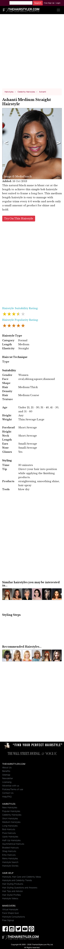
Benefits (6, 771)
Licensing (6, 782)
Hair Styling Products (12, 884)
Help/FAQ (7, 796)
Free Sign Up (49, 3)
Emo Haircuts (8, 855)
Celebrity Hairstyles (11, 814)
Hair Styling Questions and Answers (19, 887)
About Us (6, 767)
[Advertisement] (32, 52)
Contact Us (7, 793)
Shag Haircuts (9, 851)
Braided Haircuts (10, 847)
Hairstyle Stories (10, 865)
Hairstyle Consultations (13, 916)
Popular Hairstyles (11, 811)
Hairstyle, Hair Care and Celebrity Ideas (21, 876)
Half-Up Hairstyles (11, 840)
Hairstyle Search (10, 862)
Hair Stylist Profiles (11, 895)
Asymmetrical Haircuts (13, 844)
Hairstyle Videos (10, 898)
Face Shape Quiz (10, 913)
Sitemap (6, 774)
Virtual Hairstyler (10, 909)
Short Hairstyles (10, 818)
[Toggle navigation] (58, 10)
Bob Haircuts (8, 829)
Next (57, 143)
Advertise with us (10, 785)
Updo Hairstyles (10, 836)
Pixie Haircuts (9, 833)
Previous (5, 143)
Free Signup (8, 920)
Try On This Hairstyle (18, 218)
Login (58, 3)
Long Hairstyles (10, 825)
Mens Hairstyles (10, 858)
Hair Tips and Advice (12, 891)
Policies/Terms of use (12, 789)
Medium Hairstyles (11, 822)
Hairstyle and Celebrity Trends (17, 880)
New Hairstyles (9, 807)
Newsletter (7, 778)
